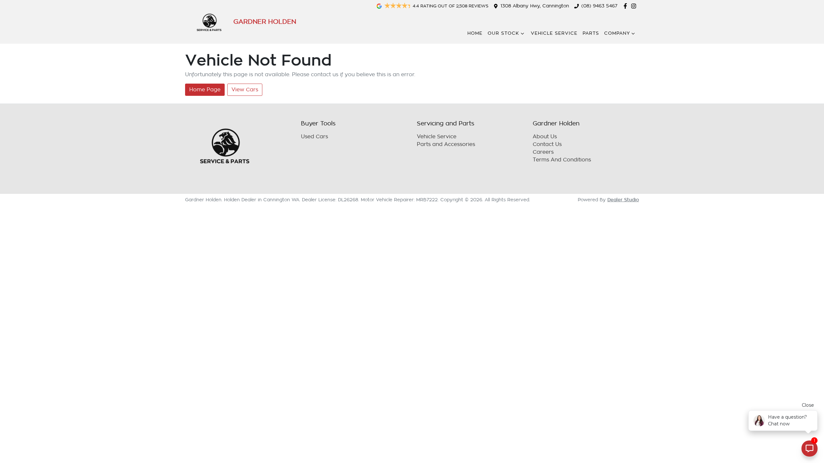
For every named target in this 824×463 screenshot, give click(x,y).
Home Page (204, 89)
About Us (545, 136)
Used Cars (314, 136)
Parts (591, 33)
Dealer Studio (623, 199)
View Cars (244, 89)
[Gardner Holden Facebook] (627, 6)
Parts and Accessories (446, 144)
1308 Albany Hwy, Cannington (535, 6)
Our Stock (503, 33)
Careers (543, 152)
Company (617, 33)
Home (474, 33)
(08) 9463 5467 (599, 6)
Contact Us (547, 144)
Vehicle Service (554, 33)
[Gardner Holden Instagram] (635, 6)
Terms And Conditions (562, 159)
